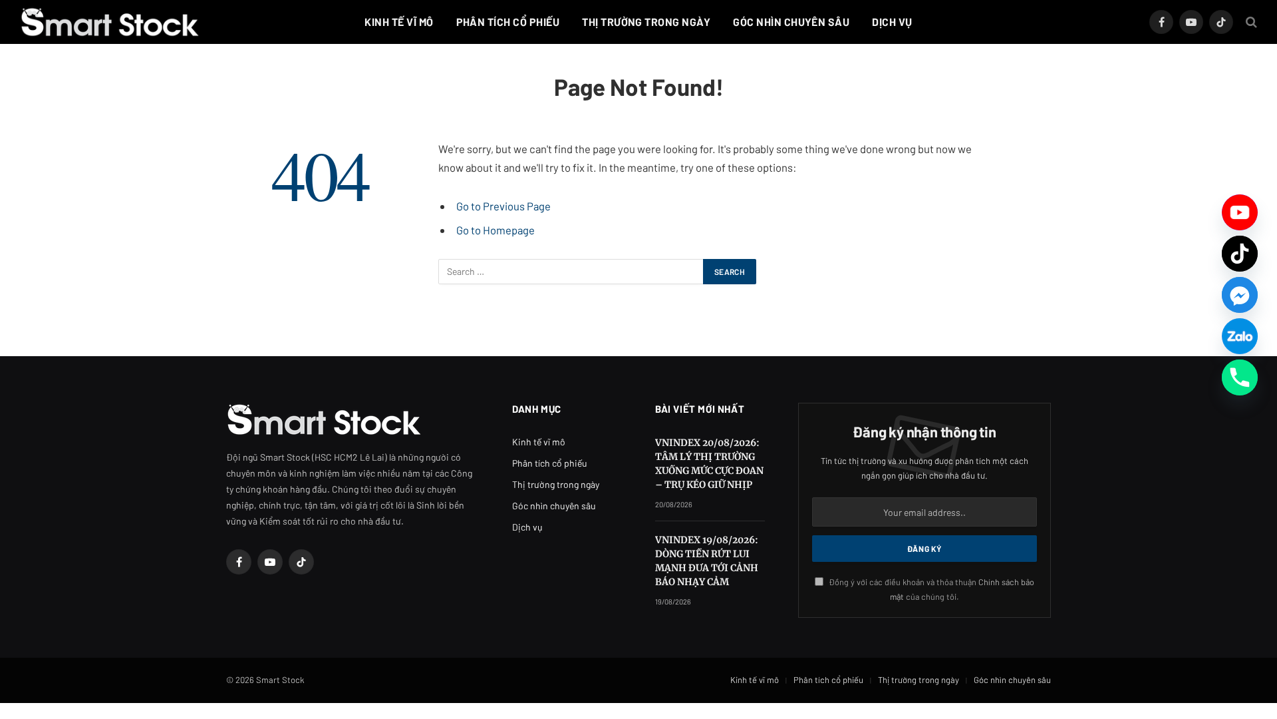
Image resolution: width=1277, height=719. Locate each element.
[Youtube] (1240, 212)
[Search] (1250, 22)
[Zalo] (1240, 336)
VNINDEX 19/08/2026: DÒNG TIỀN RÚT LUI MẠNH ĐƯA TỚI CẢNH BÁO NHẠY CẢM (706, 561)
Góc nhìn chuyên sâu (791, 21)
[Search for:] (571, 271)
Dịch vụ (892, 21)
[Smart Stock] (110, 22)
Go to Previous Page (503, 205)
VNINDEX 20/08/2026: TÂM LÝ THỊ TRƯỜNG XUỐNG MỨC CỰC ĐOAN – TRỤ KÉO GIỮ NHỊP (709, 464)
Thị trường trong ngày (646, 21)
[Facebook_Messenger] (1240, 295)
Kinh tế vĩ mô (398, 21)
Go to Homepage (495, 229)
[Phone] (1240, 377)
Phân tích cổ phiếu (508, 21)
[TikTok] (1240, 254)
